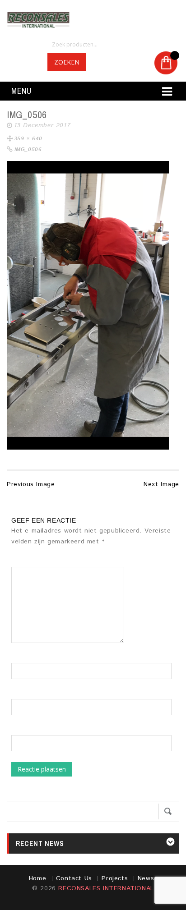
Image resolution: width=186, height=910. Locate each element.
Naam (19, 658)
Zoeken (66, 62)
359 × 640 (28, 138)
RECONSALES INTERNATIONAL (105, 888)
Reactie (26, 562)
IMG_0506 (28, 149)
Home (37, 878)
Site (17, 730)
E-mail (20, 694)
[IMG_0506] (88, 305)
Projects (115, 878)
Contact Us (74, 878)
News (146, 878)
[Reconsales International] (93, 19)
